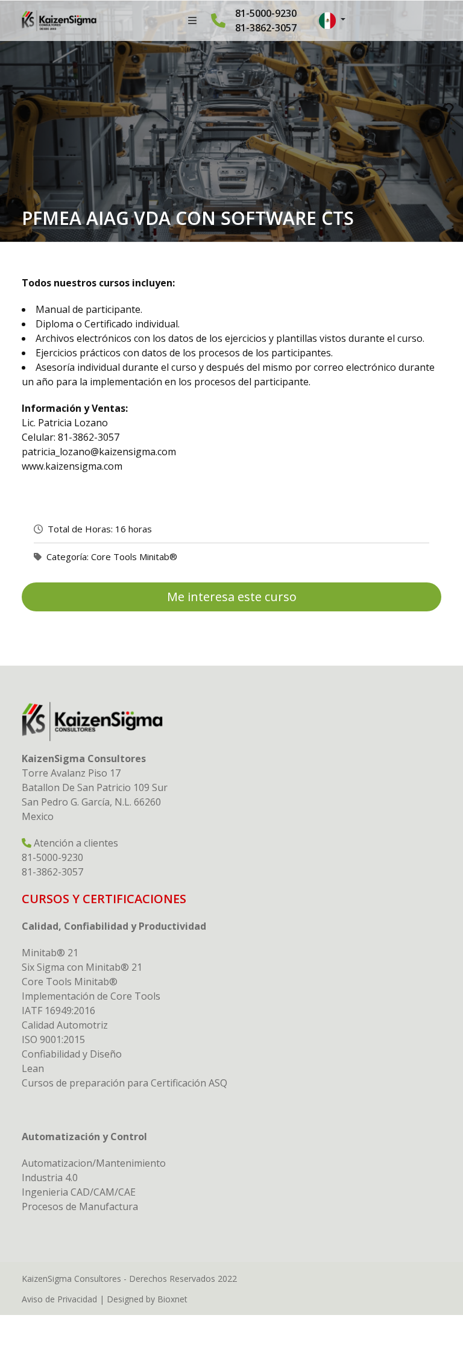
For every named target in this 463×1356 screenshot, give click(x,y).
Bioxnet (172, 1299)
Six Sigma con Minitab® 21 (82, 967)
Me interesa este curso (232, 596)
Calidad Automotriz (65, 1025)
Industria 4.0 (50, 1177)
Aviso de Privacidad (59, 1299)
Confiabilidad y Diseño (72, 1054)
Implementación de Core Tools (91, 996)
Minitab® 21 (50, 952)
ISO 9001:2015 (53, 1039)
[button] (332, 20)
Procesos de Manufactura (80, 1206)
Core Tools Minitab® (134, 556)
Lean (33, 1068)
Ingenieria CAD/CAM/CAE (79, 1192)
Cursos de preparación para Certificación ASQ (124, 1083)
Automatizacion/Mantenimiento (94, 1163)
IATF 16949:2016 (58, 1010)
